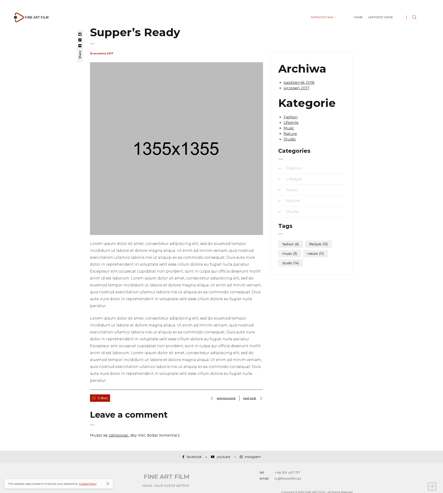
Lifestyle (291, 122)
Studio (290, 139)
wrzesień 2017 (296, 88)
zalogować (119, 435)
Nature (290, 134)
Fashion (291, 117)
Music (289, 128)
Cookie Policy (88, 483)
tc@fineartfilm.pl (288, 478)
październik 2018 (299, 82)
